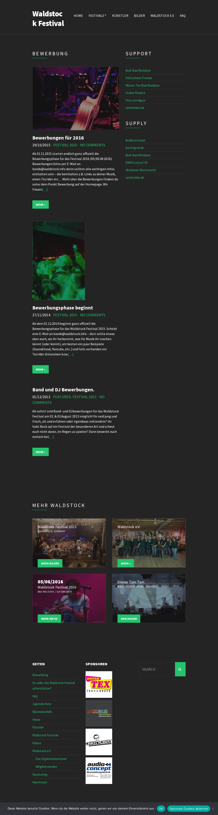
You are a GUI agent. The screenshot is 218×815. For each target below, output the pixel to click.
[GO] (180, 669)
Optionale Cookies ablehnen (188, 808)
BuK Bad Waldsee (138, 70)
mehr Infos (49, 619)
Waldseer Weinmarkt (141, 170)
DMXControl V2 (137, 162)
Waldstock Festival (48, 18)
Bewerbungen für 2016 (58, 137)
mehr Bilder (50, 563)
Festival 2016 (65, 144)
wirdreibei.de (135, 107)
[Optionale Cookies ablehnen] (213, 808)
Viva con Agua (135, 100)
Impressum (39, 782)
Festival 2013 (84, 396)
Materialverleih (42, 712)
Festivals (96, 15)
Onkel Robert (135, 93)
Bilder (139, 15)
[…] (45, 189)
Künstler (120, 15)
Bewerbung (40, 675)
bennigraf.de (135, 147)
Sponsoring (39, 774)
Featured (62, 396)
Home (78, 15)
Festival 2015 (65, 314)
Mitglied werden (46, 767)
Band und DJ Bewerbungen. (63, 389)
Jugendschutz (42, 704)
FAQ (183, 15)
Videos (36, 743)
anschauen (129, 619)
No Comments (92, 144)
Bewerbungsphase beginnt (62, 307)
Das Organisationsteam (51, 759)
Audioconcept (136, 140)
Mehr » (40, 205)
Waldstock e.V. (162, 15)
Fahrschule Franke (139, 78)
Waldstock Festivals (45, 735)
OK (161, 808)
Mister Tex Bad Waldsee (143, 85)
